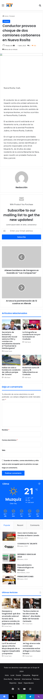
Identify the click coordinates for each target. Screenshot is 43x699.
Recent (20, 525)
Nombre (5, 430)
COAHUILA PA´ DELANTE (27, 543)
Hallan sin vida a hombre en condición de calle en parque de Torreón (11, 371)
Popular (7, 525)
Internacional (26, 679)
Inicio (6, 16)
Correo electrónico (10, 440)
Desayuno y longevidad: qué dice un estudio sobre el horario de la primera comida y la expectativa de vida (11, 617)
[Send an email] (14, 45)
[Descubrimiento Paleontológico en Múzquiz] (9, 568)
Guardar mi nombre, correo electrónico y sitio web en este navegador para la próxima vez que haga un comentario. (20, 464)
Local (12, 675)
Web (3, 450)
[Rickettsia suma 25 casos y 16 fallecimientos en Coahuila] (31, 360)
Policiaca (36, 679)
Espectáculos (29, 683)
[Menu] (3, 6)
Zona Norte (8, 679)
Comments (34, 525)
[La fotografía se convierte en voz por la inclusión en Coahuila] (31, 324)
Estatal (12, 16)
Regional (35, 675)
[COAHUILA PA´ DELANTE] (9, 546)
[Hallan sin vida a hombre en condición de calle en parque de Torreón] (11, 360)
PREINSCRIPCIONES (25, 576)
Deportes (12, 683)
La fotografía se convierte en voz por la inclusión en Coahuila (31, 335)
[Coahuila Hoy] (9, 5)
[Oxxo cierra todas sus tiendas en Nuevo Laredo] (9, 536)
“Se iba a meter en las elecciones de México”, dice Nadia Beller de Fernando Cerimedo (31, 616)
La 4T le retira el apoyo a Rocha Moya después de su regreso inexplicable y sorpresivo (11, 648)
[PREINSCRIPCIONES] (9, 579)
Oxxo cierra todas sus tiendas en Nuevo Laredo (28, 534)
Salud (20, 683)
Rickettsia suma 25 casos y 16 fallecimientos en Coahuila (30, 371)
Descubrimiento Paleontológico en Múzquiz (25, 567)
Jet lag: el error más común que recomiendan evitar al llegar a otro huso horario (31, 648)
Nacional (17, 679)
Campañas (26, 675)
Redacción (9, 45)
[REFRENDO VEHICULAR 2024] (9, 557)
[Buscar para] (40, 6)
